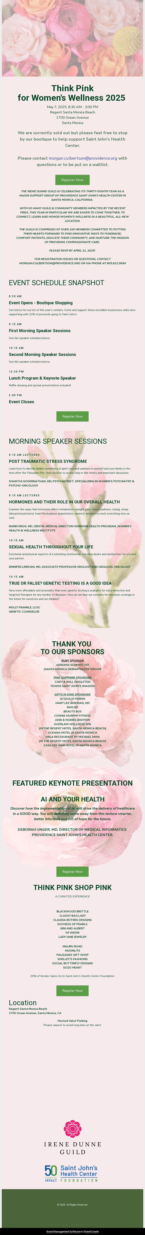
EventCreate (91, 1231)
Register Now (72, 180)
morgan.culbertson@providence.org (83, 158)
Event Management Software (64, 1231)
